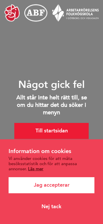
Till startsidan (51, 131)
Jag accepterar (52, 185)
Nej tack (51, 206)
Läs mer (35, 168)
